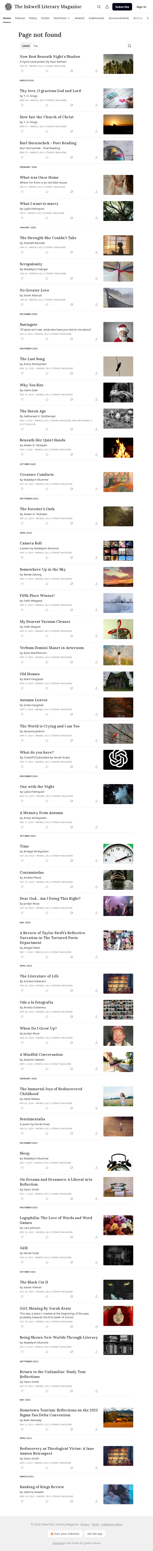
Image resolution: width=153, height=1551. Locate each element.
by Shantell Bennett (32, 243)
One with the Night (37, 786)
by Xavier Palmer (31, 1287)
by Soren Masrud (31, 295)
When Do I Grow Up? (38, 1028)
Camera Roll (31, 543)
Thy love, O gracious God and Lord (50, 90)
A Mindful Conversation (41, 1054)
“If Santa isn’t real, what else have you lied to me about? (55, 329)
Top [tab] (35, 46)
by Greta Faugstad (31, 705)
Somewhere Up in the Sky (43, 569)
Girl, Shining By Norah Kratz (45, 1308)
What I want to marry (39, 203)
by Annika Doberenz (33, 1007)
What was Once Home (39, 177)
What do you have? (37, 752)
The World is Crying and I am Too (49, 726)
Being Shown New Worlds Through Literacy (59, 1337)
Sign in (141, 7)
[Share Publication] (107, 6)
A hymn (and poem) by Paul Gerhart (43, 61)
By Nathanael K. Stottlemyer (38, 416)
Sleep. (25, 1153)
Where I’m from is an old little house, (43, 182)
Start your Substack (66, 1533)
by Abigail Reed (30, 947)
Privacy (85, 1524)
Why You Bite (31, 385)
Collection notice (112, 1524)
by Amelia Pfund (30, 877)
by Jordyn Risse (29, 903)
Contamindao (32, 872)
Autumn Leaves (33, 700)
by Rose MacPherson (33, 653)
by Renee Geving (30, 574)
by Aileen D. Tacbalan (33, 445)
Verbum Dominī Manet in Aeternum (52, 647)
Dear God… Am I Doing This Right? (50, 898)
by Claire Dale (29, 390)
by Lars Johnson (30, 1228)
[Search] (99, 6)
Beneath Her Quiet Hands (42, 440)
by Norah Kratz (29, 1253)
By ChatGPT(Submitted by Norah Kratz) (45, 757)
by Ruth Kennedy (31, 1420)
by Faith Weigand (31, 600)
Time (24, 846)
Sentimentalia (32, 1119)
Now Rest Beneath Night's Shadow (50, 56)
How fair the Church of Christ (47, 117)
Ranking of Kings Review (42, 1487)
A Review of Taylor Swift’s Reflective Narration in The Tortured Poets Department (52, 938)
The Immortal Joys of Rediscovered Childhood (51, 1091)
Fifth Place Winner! (37, 595)
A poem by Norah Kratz (35, 1124)
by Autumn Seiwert (32, 1059)
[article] (76, 64)
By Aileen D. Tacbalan (33, 514)
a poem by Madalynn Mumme (39, 548)
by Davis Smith (29, 1189)
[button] (7, 18)
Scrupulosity (31, 264)
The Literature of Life (39, 976)
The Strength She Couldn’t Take (48, 238)
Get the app (94, 1533)
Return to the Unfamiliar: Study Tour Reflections (53, 1374)
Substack (58, 1543)
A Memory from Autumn (41, 812)
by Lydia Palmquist (32, 208)
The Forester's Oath (37, 509)
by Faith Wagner (30, 626)
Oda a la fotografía (36, 1002)
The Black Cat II (34, 1282)
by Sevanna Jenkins (32, 731)
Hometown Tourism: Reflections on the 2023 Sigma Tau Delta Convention (59, 1412)
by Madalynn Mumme (34, 479)
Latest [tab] (26, 46)
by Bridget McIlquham (34, 851)
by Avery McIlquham (33, 364)
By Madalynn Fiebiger (34, 269)
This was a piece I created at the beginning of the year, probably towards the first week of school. (54, 1315)
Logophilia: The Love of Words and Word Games (56, 1220)
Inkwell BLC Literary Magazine (47, 66)
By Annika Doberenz (33, 981)
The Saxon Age (33, 411)
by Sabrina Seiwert (32, 1492)
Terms (95, 1524)
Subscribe (122, 7)
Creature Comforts (37, 474)
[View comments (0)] (47, 71)
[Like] (22, 71)
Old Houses (30, 674)
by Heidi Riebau (30, 1099)
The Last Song (32, 359)
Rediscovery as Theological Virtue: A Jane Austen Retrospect (57, 1451)
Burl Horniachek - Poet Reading (48, 143)
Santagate (29, 324)
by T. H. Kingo (29, 96)
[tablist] (30, 46)
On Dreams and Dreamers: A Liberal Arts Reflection (56, 1182)
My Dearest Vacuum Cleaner (45, 621)
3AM (24, 1248)
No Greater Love (34, 290)
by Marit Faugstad (31, 679)
